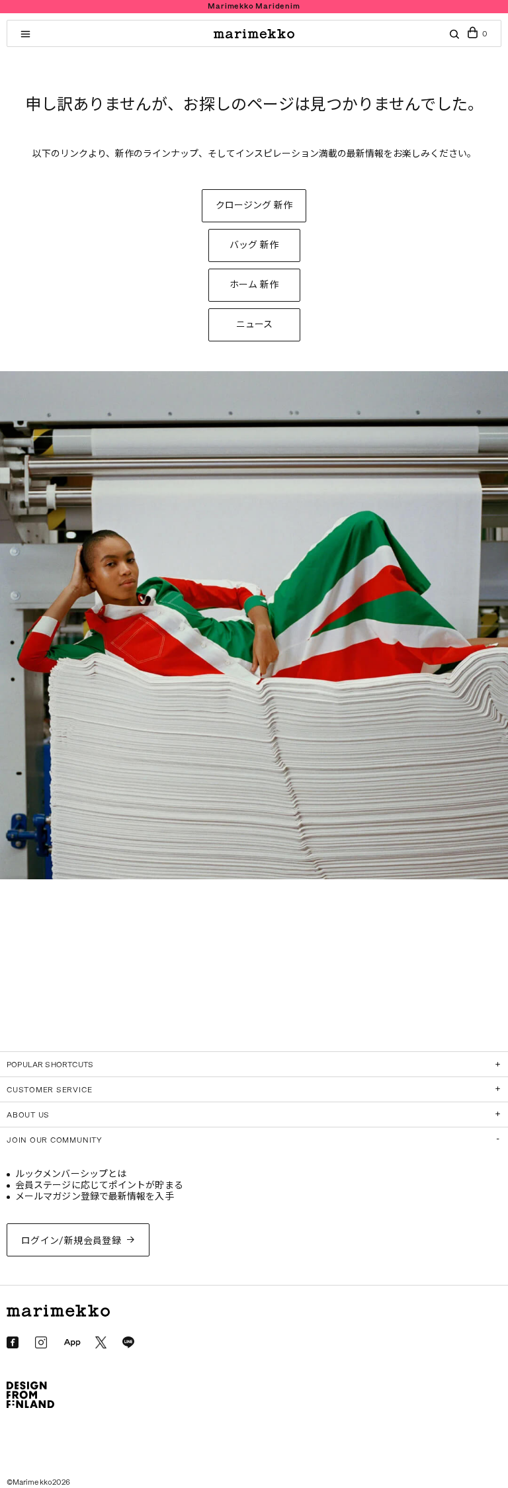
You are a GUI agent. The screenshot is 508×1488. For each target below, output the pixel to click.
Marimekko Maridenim (254, 6)
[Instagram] (41, 1342)
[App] (72, 1343)
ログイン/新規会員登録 (71, 1241)
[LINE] (128, 1342)
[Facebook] (13, 1342)
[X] (100, 1342)
